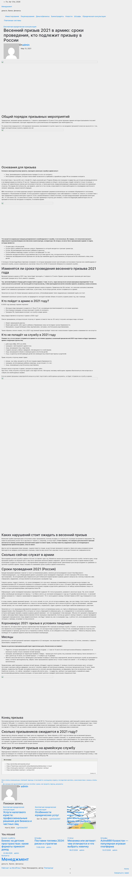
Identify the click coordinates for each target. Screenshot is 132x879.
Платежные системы (12, 20)
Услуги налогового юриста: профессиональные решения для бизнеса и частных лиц (17, 818)
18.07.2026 (73, 850)
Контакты (5, 856)
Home (126, 869)
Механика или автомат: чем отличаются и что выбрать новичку (82, 843)
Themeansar (48, 868)
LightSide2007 (22, 828)
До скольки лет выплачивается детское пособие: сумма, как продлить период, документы (33, 784)
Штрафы (77, 16)
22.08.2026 (8, 853)
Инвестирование (12, 16)
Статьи (70, 838)
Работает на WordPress (11, 868)
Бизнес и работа (8, 838)
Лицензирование (27, 16)
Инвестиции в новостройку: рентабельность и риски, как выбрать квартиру (79, 818)
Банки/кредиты (57, 16)
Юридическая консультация (94, 16)
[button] (124, 18)
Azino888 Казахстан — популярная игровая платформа (114, 843)
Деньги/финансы (43, 16)
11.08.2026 (40, 847)
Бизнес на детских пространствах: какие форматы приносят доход (15, 845)
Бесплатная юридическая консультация (20, 27)
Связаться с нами (121, 873)
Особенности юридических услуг (47, 814)
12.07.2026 (106, 850)
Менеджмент (7, 6)
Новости (68, 16)
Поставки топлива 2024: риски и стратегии (49, 842)
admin (25, 44)
